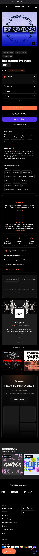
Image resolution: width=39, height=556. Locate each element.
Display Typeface (21, 52)
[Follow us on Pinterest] (23, 512)
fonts (23, 181)
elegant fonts (9, 181)
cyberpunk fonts (10, 176)
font (18, 181)
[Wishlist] (29, 7)
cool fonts (16, 172)
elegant (31, 176)
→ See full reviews (20, 230)
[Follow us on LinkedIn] (28, 512)
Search (4, 512)
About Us (5, 515)
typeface (26, 189)
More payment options (19, 124)
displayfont (22, 176)
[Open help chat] (34, 551)
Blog (3, 533)
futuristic (8, 185)
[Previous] (3, 48)
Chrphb (19, 322)
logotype (16, 185)
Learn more (26, 2)
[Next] (36, 48)
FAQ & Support (7, 508)
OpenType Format (8, 52)
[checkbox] (19, 76)
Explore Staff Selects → (9, 451)
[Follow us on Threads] (28, 508)
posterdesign (9, 189)
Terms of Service (8, 529)
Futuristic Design (7, 56)
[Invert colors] (34, 279)
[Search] (6, 7)
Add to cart (20, 108)
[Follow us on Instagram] (32, 508)
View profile (19, 342)
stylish (19, 189)
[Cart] (36, 7)
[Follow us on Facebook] (23, 508)
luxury (24, 185)
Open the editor (19, 400)
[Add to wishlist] (20, 353)
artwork (7, 172)
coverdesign (26, 172)
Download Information (9, 522)
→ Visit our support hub (12, 269)
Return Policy (6, 519)
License (4, 526)
